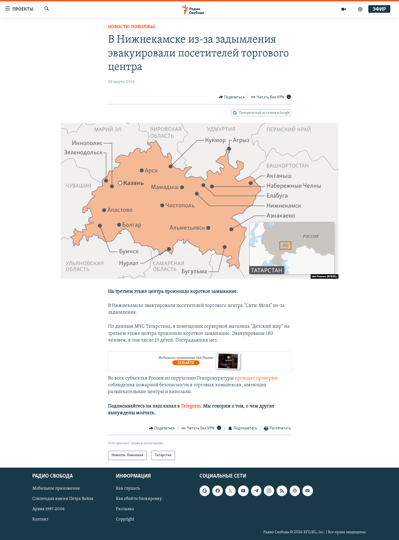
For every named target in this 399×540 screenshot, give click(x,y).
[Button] (232, 97)
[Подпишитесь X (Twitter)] (230, 491)
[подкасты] (360, 9)
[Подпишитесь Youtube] (243, 491)
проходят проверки (256, 378)
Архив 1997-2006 (48, 509)
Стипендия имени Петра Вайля (62, 499)
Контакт (40, 520)
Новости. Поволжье (132, 27)
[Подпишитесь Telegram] (256, 491)
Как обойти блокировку (139, 499)
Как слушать (128, 489)
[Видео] (343, 9)
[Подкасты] (295, 491)
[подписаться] (307, 491)
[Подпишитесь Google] (204, 491)
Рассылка (125, 509)
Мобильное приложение (56, 489)
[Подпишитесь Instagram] (269, 491)
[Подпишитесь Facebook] (217, 491)
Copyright (125, 520)
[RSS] (282, 491)
